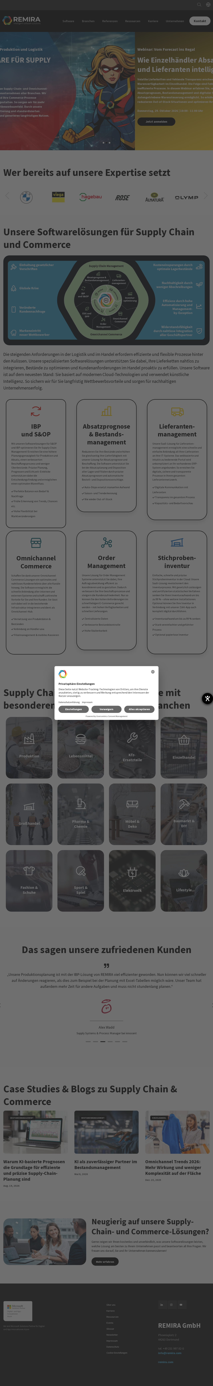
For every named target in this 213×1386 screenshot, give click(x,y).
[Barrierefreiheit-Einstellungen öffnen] (207, 698)
